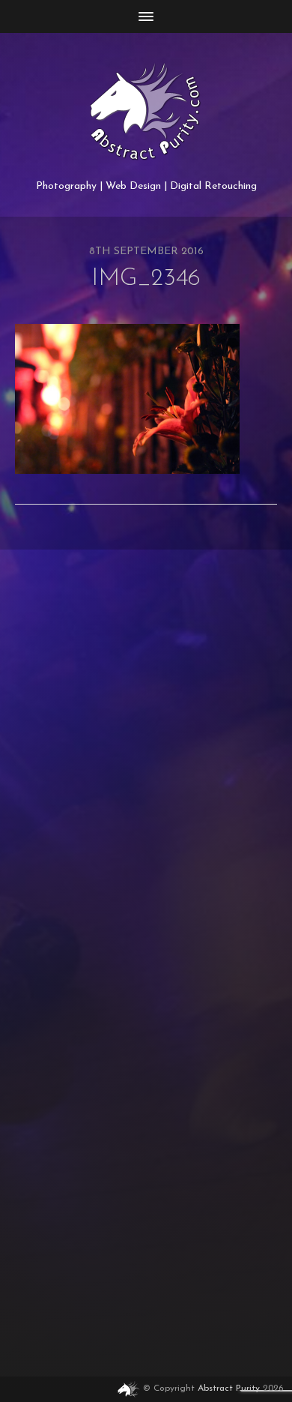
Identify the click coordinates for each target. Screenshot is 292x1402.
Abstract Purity (229, 1388)
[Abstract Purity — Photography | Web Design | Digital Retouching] (146, 111)
